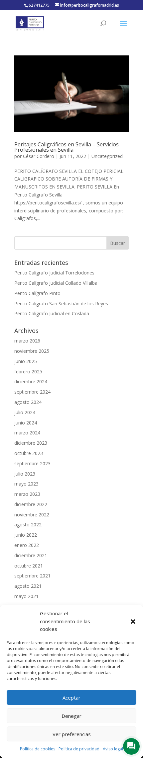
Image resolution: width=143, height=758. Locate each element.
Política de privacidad (79, 749)
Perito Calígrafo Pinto (37, 293)
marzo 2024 (27, 432)
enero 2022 (26, 545)
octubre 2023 (28, 453)
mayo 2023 (26, 484)
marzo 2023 (27, 494)
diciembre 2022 (30, 504)
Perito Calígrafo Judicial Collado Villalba (55, 283)
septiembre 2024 (32, 392)
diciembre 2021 (30, 555)
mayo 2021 (26, 596)
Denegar (71, 716)
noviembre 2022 (31, 514)
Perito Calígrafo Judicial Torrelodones (54, 272)
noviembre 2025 (31, 351)
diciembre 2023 (30, 443)
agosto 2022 (28, 524)
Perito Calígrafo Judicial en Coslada (51, 313)
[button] (133, 621)
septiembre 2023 (32, 463)
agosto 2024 (28, 402)
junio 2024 (25, 422)
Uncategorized (107, 156)
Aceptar (71, 697)
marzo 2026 (27, 341)
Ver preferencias (72, 734)
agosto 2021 (28, 586)
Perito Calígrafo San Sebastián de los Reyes (61, 303)
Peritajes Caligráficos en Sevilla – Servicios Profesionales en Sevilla (66, 147)
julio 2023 (24, 474)
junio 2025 (25, 361)
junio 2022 (25, 535)
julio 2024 (24, 412)
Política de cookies (37, 749)
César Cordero (38, 156)
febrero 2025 (28, 371)
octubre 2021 (28, 566)
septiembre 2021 (32, 575)
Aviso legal (113, 749)
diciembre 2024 (30, 381)
